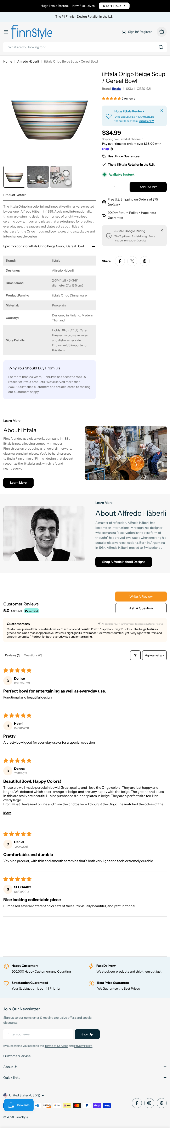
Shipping (107, 139)
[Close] (162, 110)
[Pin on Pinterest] (145, 261)
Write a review (141, 596)
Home (7, 61)
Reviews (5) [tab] (13, 655)
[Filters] (135, 655)
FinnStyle (21, 1117)
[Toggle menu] (5, 31)
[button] (111, 98)
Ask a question (141, 608)
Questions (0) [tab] (33, 655)
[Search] (160, 47)
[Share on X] (132, 261)
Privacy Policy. (83, 1046)
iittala (116, 89)
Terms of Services (56, 1046)
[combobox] (85, 47)
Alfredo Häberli (28, 61)
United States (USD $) (24, 1095)
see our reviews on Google (130, 240)
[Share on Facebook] (120, 261)
